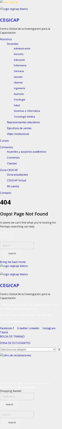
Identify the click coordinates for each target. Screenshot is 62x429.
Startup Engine (26, 387)
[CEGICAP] (31, 3)
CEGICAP (9, 20)
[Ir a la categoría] (59, 349)
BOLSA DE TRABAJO (12, 336)
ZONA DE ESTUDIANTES (15, 343)
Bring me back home (13, 262)
